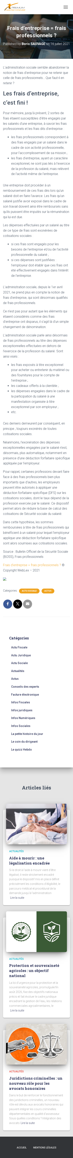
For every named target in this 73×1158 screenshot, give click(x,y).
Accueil (22, 1147)
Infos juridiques (21, 710)
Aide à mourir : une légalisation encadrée (29, 861)
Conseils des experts (25, 686)
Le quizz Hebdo (21, 749)
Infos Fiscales (20, 702)
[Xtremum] (16, 7)
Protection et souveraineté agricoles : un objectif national (34, 970)
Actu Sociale (29, 591)
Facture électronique (25, 694)
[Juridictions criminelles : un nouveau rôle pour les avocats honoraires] (36, 1044)
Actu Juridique (21, 655)
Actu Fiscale (19, 647)
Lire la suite (17, 897)
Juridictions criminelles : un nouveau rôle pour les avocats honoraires (35, 1083)
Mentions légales (44, 1147)
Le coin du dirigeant (24, 741)
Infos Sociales (20, 726)
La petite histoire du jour (27, 734)
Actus (48, 591)
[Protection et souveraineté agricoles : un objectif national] (36, 931)
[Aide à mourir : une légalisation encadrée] (36, 823)
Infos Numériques (23, 718)
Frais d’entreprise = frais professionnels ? (32, 565)
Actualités (17, 671)
